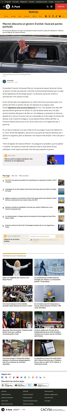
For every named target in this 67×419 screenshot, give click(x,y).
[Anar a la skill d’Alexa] (29, 385)
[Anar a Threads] (25, 377)
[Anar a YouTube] (18, 377)
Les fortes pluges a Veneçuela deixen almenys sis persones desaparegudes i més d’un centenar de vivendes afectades (16, 361)
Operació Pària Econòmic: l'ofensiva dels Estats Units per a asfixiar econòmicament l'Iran (17, 332)
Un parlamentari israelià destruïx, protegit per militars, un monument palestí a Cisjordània (47, 279)
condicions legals (44, 240)
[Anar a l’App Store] (19, 385)
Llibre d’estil (4, 400)
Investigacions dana (41, 1)
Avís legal (47, 400)
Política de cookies (28, 404)
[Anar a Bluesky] (22, 377)
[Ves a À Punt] (13, 6)
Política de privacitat (7, 404)
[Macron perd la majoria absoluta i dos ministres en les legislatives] (55, 160)
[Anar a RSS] (44, 377)
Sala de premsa (49, 391)
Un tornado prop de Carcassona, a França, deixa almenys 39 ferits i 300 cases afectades (47, 306)
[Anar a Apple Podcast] (37, 377)
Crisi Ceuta (15, 1)
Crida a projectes (27, 397)
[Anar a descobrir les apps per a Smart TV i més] (41, 385)
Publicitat (25, 391)
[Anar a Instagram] (10, 377)
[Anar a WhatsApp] (29, 377)
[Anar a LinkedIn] (41, 377)
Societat (13, 16)
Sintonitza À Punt (6, 394)
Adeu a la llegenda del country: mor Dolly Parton (16, 279)
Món (40, 16)
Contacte (3, 391)
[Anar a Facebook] (2, 377)
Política (6, 16)
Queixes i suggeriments (51, 394)
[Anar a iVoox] (33, 377)
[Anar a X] (6, 377)
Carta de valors (49, 397)
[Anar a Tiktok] (14, 377)
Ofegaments (23, 1)
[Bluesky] (60, 16)
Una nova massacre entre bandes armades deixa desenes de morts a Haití (17, 305)
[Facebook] (46, 16)
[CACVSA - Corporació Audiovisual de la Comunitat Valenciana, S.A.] (53, 409)
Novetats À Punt (59, 1)
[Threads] (63, 16)
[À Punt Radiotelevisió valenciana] (10, 409)
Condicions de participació (30, 400)
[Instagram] (53, 16)
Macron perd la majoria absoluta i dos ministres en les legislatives (18, 160)
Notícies (33, 11)
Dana (19, 16)
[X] (49, 16)
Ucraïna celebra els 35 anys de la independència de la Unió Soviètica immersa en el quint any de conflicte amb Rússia (47, 333)
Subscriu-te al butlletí (7, 397)
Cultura (34, 16)
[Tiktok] (56, 16)
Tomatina (31, 1)
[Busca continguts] (48, 7)
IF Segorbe (8, 1)
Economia (27, 16)
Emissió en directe (28, 394)
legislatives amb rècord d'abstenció (21, 108)
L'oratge (51, 1)
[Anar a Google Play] (7, 385)
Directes (61, 6)
